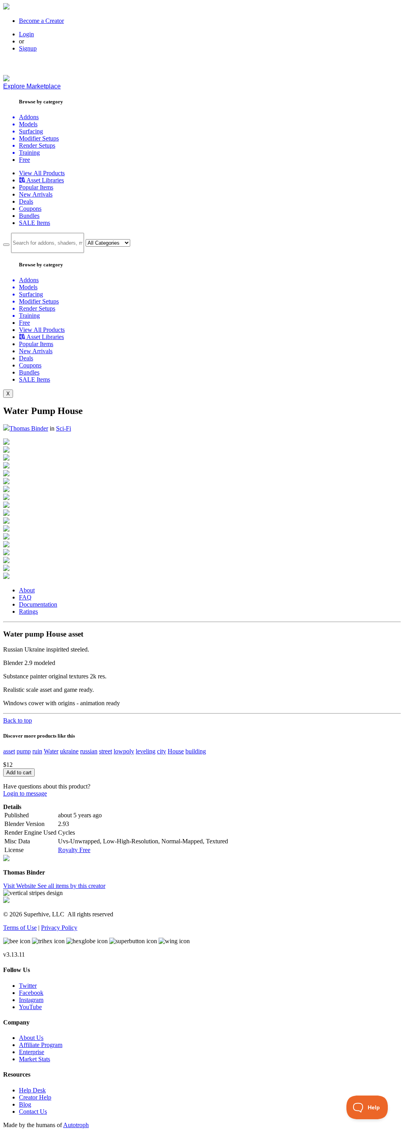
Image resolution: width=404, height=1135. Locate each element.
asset (9, 751)
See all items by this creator (71, 885)
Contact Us (33, 1111)
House (176, 751)
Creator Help (35, 1097)
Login (26, 34)
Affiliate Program (40, 1044)
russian (88, 751)
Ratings (28, 611)
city (161, 751)
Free (24, 159)
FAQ (25, 597)
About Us (31, 1037)
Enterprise (31, 1052)
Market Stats (34, 1059)
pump (24, 751)
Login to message (25, 793)
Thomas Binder (28, 428)
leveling (145, 751)
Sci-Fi (63, 428)
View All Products (42, 173)
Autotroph (76, 1125)
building (195, 751)
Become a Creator (41, 20)
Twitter (28, 985)
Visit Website (20, 885)
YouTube (30, 1007)
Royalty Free (74, 850)
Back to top (17, 720)
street (105, 751)
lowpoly (124, 751)
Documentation (38, 604)
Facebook (31, 992)
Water (51, 751)
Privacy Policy (59, 927)
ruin (37, 751)
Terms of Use (20, 927)
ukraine (69, 751)
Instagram (31, 999)
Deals (26, 201)
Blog (25, 1104)
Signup (28, 48)
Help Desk (32, 1090)
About (27, 590)
